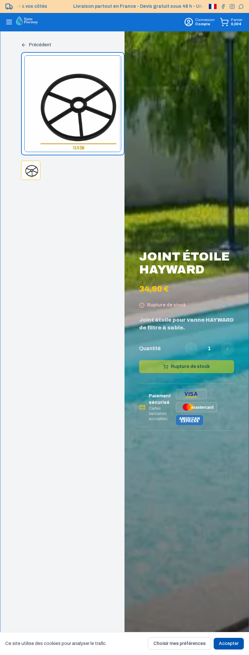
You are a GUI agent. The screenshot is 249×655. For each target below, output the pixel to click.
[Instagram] (232, 6)
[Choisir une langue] (213, 6)
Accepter (229, 643)
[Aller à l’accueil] (27, 22)
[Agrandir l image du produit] (73, 104)
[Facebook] (223, 6)
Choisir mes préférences (179, 643)
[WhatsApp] (241, 6)
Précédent (40, 44)
